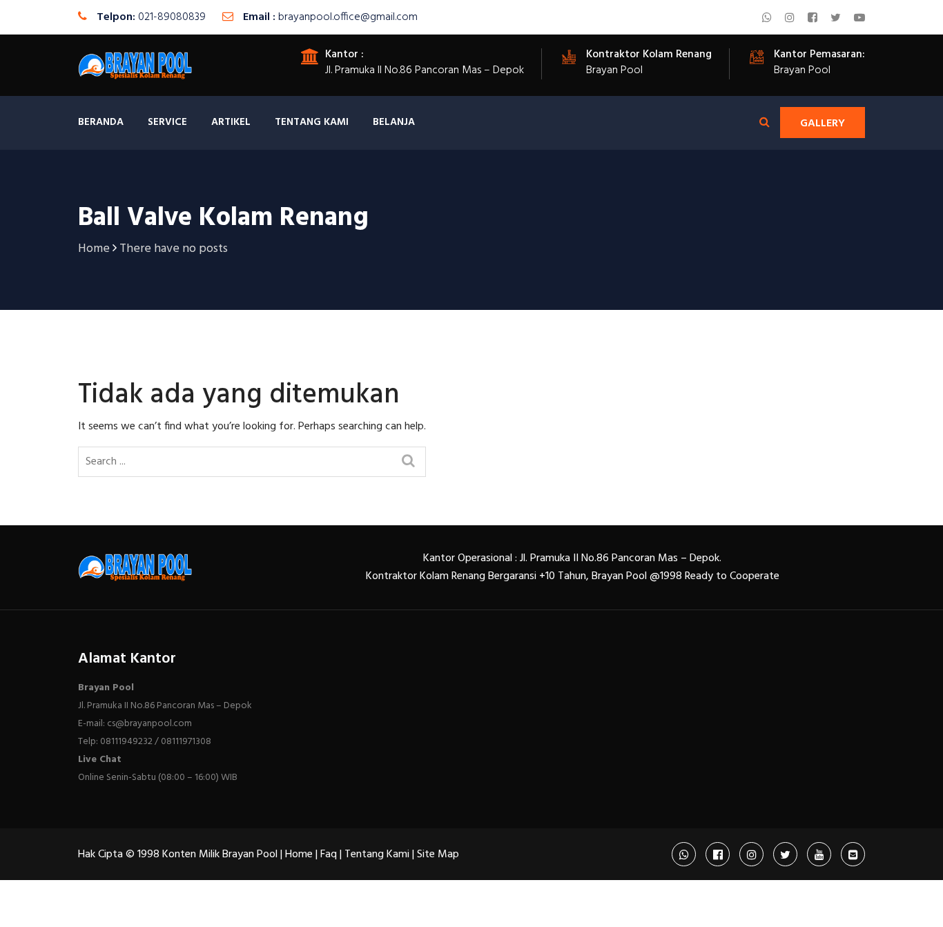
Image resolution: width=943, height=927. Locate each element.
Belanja (394, 122)
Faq (328, 854)
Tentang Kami (312, 122)
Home (299, 854)
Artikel (231, 122)
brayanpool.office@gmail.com (348, 17)
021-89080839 (172, 17)
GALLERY (822, 124)
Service (167, 122)
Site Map (438, 854)
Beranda (101, 122)
